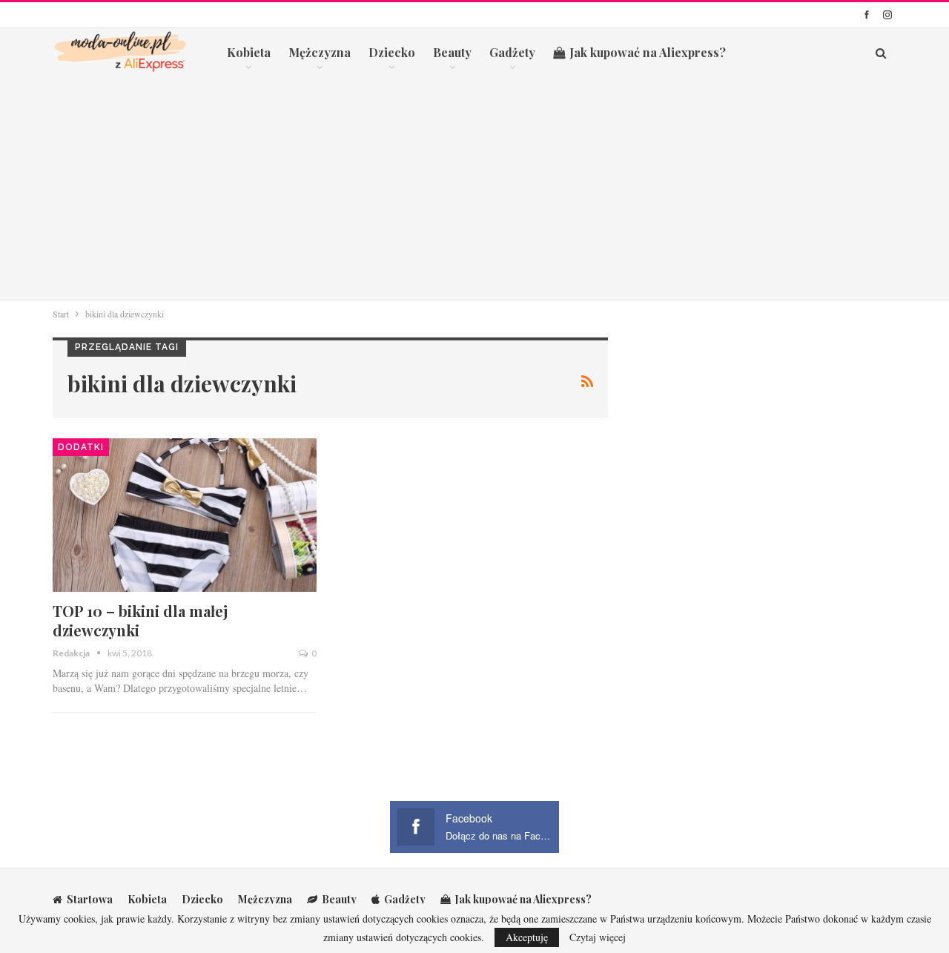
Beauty (452, 52)
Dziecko (391, 52)
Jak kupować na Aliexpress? (647, 52)
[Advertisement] (474, 188)
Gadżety (512, 52)
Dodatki (81, 447)
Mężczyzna (319, 52)
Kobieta (249, 52)
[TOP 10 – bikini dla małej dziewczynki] (185, 515)
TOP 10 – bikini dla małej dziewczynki (140, 620)
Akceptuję (527, 937)
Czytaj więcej (597, 937)
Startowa (90, 899)
